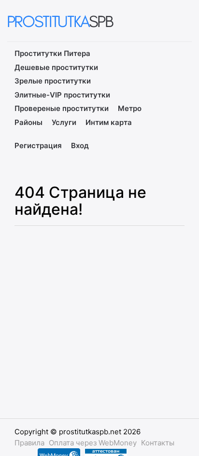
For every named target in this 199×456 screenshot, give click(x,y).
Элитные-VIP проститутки (62, 94)
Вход (80, 145)
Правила (29, 442)
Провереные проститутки (61, 108)
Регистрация (38, 145)
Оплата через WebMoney (93, 442)
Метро (130, 108)
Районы (28, 122)
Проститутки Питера (52, 53)
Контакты (157, 442)
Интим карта (108, 122)
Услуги (64, 122)
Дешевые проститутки (56, 67)
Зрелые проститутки (52, 80)
